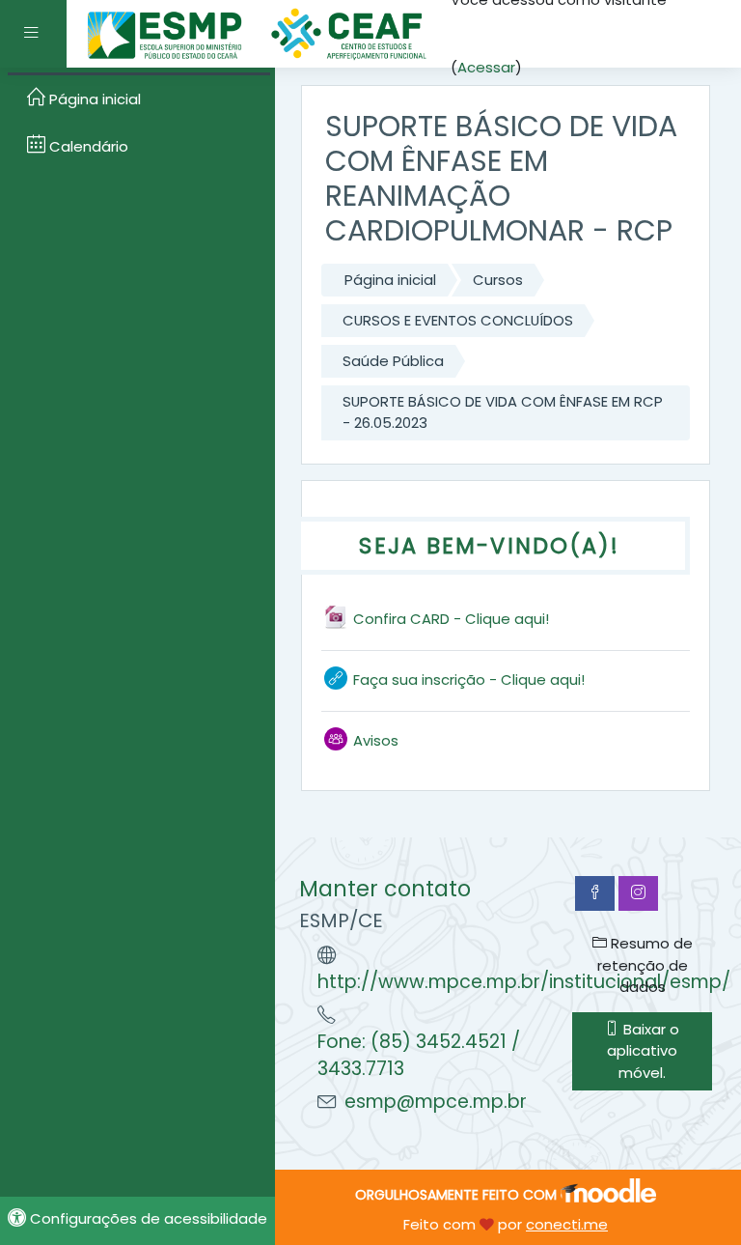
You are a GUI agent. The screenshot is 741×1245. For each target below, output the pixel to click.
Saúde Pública (393, 361)
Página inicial (390, 279)
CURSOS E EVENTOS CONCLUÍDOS (458, 320)
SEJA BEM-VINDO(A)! (489, 545)
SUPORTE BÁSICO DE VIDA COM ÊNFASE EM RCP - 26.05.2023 (503, 412)
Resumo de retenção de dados (645, 964)
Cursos (498, 279)
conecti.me (567, 1224)
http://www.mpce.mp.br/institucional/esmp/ (523, 982)
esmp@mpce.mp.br (435, 1102)
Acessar (486, 67)
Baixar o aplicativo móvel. (643, 1050)
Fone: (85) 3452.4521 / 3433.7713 (418, 1056)
